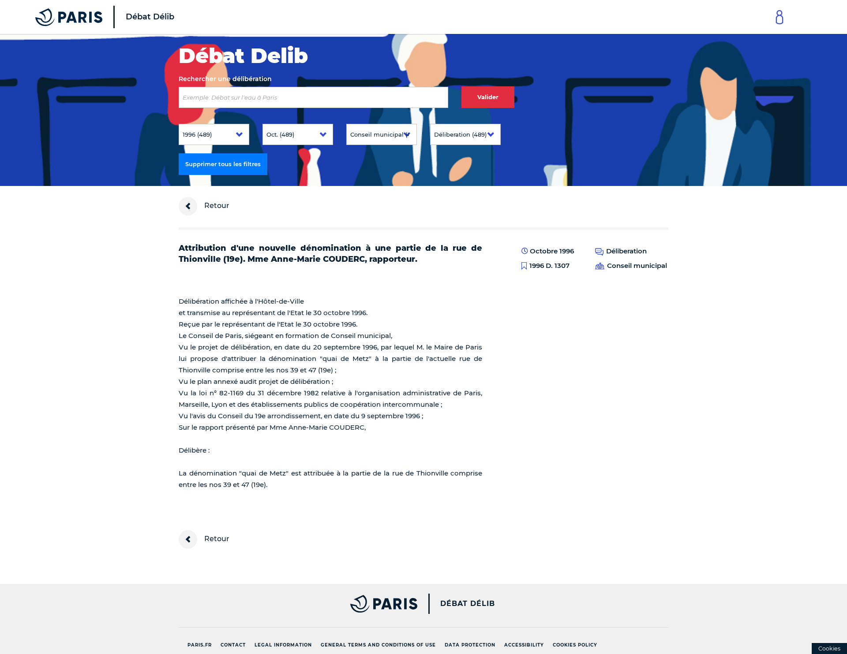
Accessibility (524, 645)
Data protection (470, 645)
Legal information (283, 645)
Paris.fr (199, 645)
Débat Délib (467, 604)
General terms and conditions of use (378, 645)
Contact (233, 645)
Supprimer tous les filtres (223, 163)
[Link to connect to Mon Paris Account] (779, 17)
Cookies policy (575, 645)
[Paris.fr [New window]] (294, 604)
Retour (215, 205)
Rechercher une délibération (225, 78)
